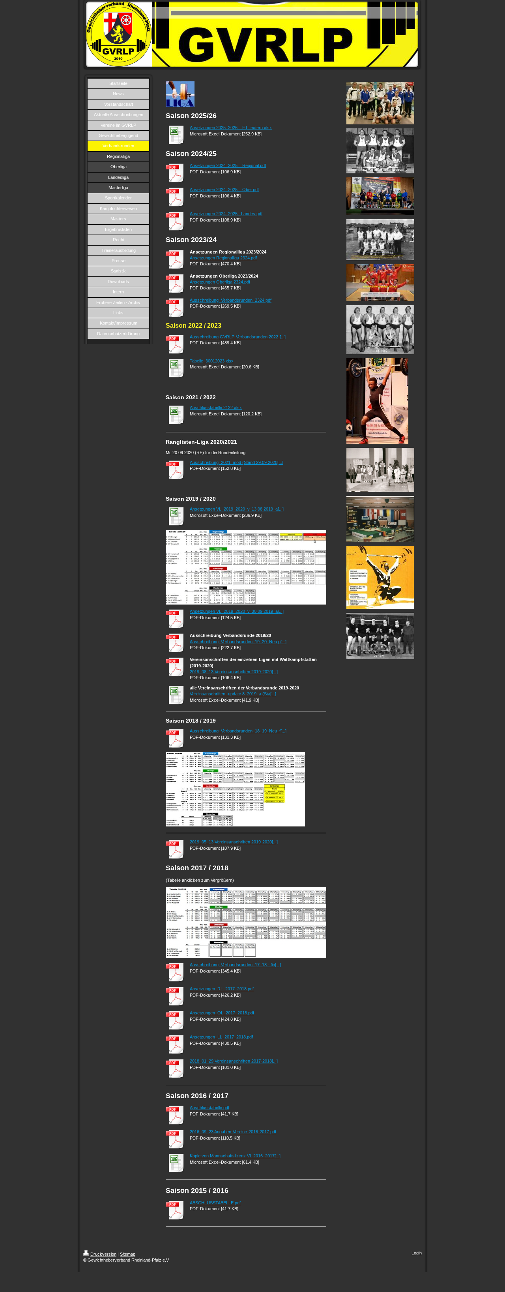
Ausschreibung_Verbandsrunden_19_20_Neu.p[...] (238, 641)
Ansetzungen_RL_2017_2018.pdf (222, 988)
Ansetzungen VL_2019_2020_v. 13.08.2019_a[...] (237, 509)
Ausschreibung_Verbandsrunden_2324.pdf (230, 300)
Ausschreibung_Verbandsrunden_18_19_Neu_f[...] (238, 731)
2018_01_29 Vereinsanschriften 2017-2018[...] (234, 1061)
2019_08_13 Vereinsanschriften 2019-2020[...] (234, 671)
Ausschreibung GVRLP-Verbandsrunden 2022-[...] (238, 336)
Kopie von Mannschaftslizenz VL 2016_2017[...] (235, 1155)
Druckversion (103, 1254)
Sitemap (127, 1254)
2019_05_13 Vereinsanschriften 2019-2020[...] (234, 841)
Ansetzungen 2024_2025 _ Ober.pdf (224, 189)
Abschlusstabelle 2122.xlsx (216, 407)
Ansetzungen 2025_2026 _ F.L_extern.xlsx (231, 127)
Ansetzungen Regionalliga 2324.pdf (223, 257)
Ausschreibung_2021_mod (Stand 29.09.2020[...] (236, 462)
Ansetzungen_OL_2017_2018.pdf (222, 1012)
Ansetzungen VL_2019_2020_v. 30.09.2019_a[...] (237, 611)
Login (416, 1253)
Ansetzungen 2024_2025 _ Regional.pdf (228, 165)
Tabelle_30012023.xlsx (212, 361)
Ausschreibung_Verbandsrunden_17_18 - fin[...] (235, 964)
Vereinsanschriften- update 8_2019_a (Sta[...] (233, 693)
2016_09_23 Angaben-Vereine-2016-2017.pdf (233, 1131)
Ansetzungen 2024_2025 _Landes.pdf (226, 213)
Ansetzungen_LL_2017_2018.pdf (221, 1037)
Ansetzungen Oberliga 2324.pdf (220, 282)
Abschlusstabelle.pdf (209, 1107)
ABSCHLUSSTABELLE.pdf (215, 1202)
